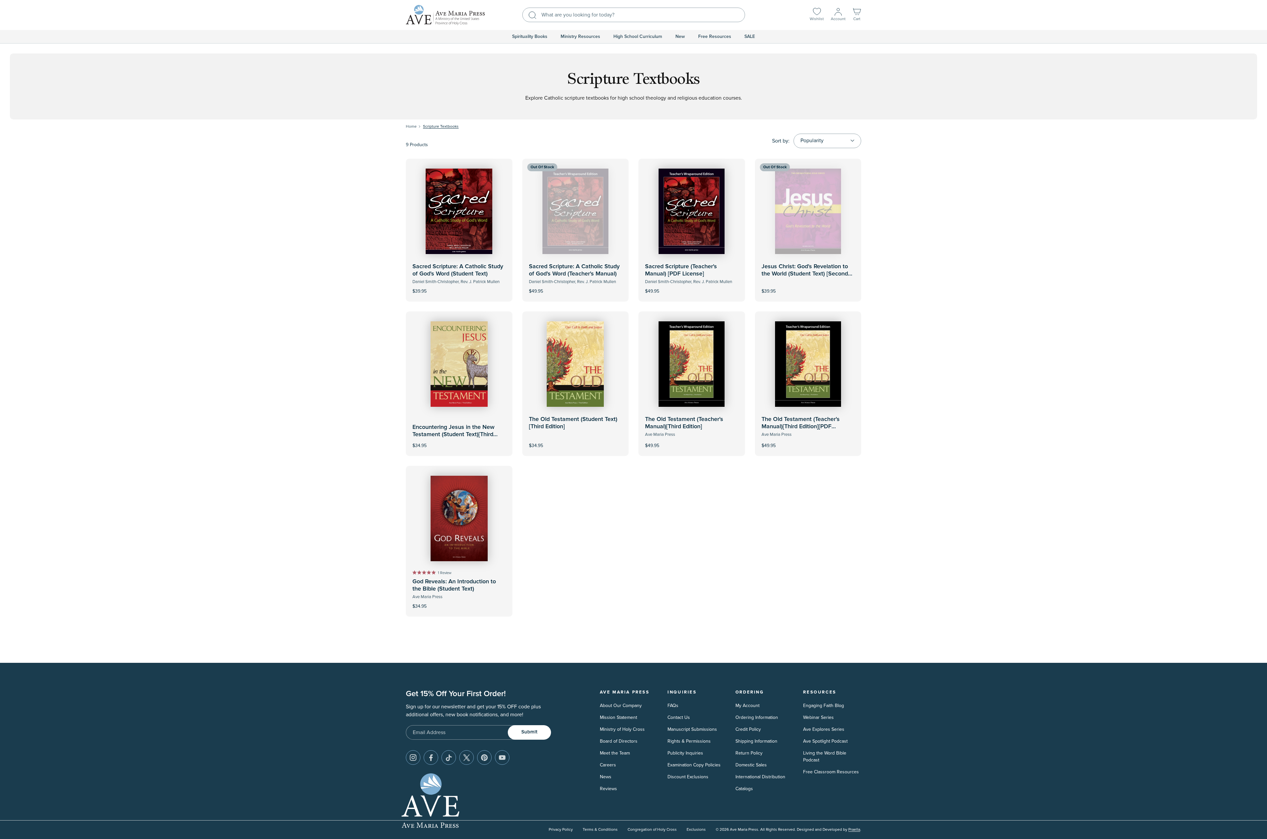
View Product (575, 286)
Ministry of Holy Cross (622, 729)
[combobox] (633, 15)
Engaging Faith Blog (823, 705)
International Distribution (760, 777)
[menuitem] (529, 36)
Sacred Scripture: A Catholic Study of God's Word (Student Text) (457, 270)
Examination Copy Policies (694, 765)
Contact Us (678, 717)
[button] (857, 15)
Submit (529, 732)
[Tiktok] (448, 757)
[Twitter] (466, 757)
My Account (747, 705)
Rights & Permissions (689, 741)
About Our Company (621, 705)
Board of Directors (618, 741)
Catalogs (744, 788)
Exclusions (696, 829)
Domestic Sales (751, 765)
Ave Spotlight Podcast (825, 741)
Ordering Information (756, 717)
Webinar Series (818, 717)
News (605, 777)
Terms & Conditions (600, 829)
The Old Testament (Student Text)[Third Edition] (573, 423)
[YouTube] (502, 757)
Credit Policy (748, 729)
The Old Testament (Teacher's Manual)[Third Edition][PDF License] (801, 426)
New (680, 37)
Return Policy (749, 753)
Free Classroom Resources (831, 772)
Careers (608, 765)
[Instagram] (413, 757)
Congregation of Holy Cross (652, 829)
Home (411, 126)
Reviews (608, 788)
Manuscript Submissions (692, 729)
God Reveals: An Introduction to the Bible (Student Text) (454, 585)
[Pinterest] (484, 757)
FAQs (672, 705)
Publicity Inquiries (685, 753)
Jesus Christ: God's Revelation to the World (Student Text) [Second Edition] (805, 273)
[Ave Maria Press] (445, 15)
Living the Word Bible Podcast (824, 756)
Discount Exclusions (687, 777)
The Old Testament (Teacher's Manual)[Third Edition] (684, 423)
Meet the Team (615, 753)
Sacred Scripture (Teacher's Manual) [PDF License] (681, 270)
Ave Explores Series (823, 729)
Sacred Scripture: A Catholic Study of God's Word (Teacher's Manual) (574, 270)
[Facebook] (431, 757)
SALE (749, 37)
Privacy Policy (561, 829)
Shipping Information (756, 741)
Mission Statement (618, 717)
